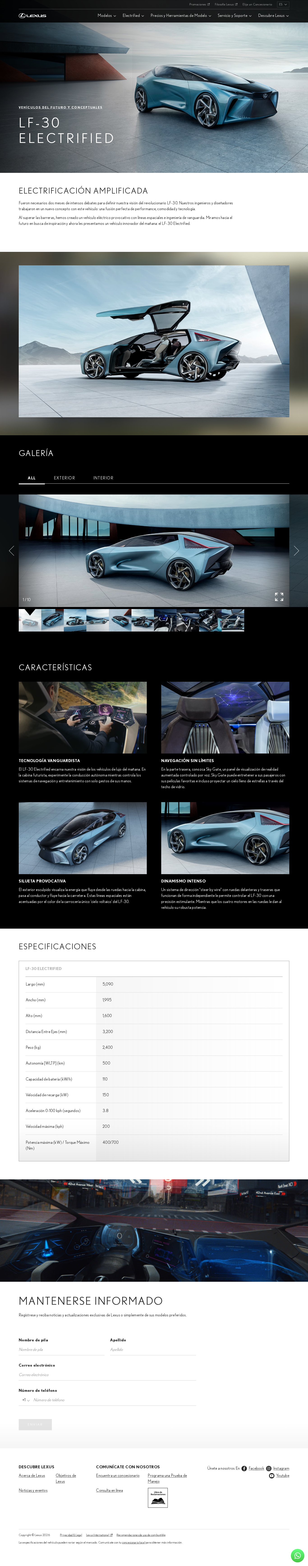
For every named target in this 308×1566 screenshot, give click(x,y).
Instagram (281, 1469)
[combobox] (25, 1400)
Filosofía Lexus (224, 4)
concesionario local (133, 1542)
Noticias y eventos (33, 1491)
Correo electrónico (37, 1365)
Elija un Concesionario (257, 4)
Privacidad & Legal (71, 1535)
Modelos (105, 16)
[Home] (32, 4)
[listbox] (283, 4)
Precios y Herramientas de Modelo (179, 16)
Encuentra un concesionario (118, 1476)
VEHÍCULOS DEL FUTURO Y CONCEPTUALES (61, 107)
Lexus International (97, 1535)
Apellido (118, 1340)
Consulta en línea (109, 1491)
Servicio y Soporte (233, 16)
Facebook (256, 1469)
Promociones (197, 4)
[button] (11, 551)
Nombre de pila (33, 1340)
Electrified (131, 16)
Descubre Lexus (271, 16)
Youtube (282, 1476)
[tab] (32, 478)
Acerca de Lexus (32, 1476)
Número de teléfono (38, 1391)
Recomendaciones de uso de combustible (141, 1535)
